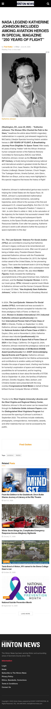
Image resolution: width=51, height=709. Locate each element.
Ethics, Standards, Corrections (14, 680)
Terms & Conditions (10, 683)
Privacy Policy (7, 676)
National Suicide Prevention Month (17, 602)
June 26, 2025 (25, 47)
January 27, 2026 (9, 536)
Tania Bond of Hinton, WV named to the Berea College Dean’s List (25, 567)
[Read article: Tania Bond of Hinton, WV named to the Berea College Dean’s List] (25, 552)
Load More (25, 614)
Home (4, 669)
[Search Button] (48, 3)
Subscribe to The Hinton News (14, 673)
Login (4, 665)
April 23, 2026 (8, 500)
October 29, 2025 (9, 572)
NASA (18, 455)
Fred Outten (8, 47)
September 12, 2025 (10, 606)
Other (17, 47)
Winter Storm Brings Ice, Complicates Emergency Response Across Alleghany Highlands (23, 531)
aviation (10, 455)
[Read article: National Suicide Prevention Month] (25, 588)
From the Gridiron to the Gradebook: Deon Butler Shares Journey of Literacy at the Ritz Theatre (23, 495)
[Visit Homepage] (25, 3)
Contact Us (6, 687)
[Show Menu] (3, 3)
